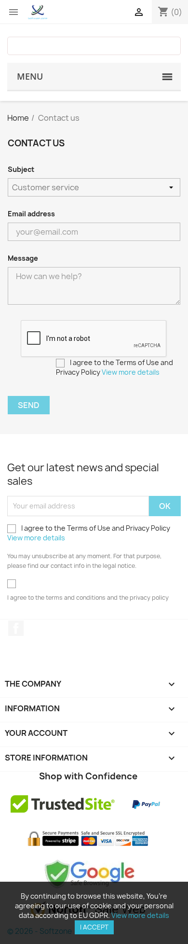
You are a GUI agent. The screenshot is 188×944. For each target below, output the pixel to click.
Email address (31, 213)
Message (23, 258)
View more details (131, 372)
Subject (21, 169)
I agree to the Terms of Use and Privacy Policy (114, 367)
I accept (94, 927)
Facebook (16, 628)
